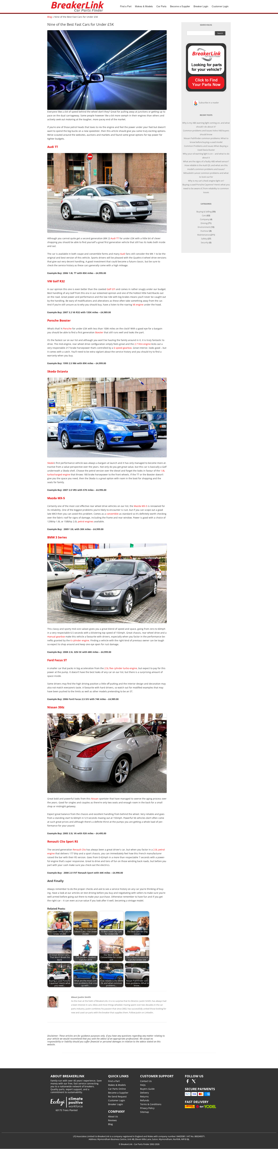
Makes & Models (144, 6)
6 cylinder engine (79, 640)
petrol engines (85, 521)
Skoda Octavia (57, 371)
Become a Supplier (180, 6)
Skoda (50, 462)
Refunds (144, 1100)
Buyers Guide (147, 1088)
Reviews (112, 1120)
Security (204, 242)
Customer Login (220, 6)
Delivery (144, 1092)
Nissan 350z (55, 707)
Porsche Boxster (59, 320)
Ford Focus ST (57, 660)
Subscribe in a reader (209, 102)
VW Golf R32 (56, 281)
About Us (113, 1116)
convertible (113, 513)
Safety (204, 238)
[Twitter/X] (194, 1082)
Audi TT (52, 147)
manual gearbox (56, 636)
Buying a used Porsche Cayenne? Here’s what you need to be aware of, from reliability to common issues (206, 188)
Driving (204, 223)
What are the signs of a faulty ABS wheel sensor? (206, 161)
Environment (204, 227)
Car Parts (161, 6)
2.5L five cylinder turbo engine (120, 668)
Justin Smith (145, 1000)
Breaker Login (201, 6)
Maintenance (203, 234)
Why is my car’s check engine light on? (206, 180)
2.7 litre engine (142, 343)
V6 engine (138, 304)
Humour (204, 230)
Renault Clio (79, 849)
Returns (144, 1096)
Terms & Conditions (150, 1104)
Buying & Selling (204, 211)
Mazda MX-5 (56, 498)
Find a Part (125, 6)
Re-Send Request (117, 1096)
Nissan (94, 798)
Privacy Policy (147, 1108)
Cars (204, 215)
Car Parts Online (117, 1088)
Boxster (99, 332)
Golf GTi (111, 289)
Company (204, 219)
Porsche (67, 328)
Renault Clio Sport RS (62, 841)
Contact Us (146, 1081)
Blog (49, 16)
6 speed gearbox (123, 347)
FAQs (143, 1084)
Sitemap (144, 1111)
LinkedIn (149, 1012)
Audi (122, 253)
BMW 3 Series (57, 537)
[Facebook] (188, 1082)
